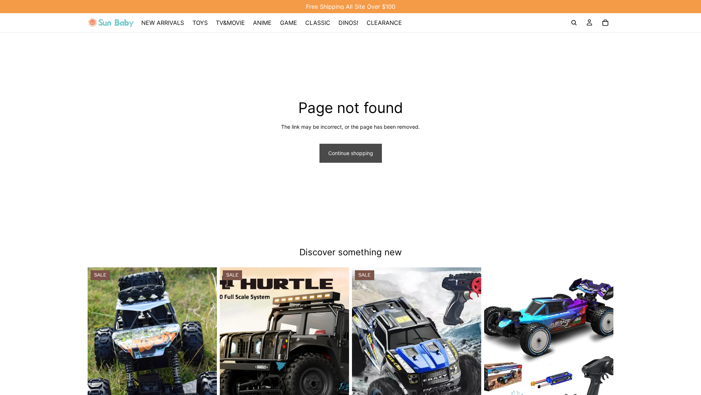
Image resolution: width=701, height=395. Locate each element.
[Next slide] (206, 349)
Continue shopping (350, 153)
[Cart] (605, 23)
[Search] (574, 23)
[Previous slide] (99, 349)
